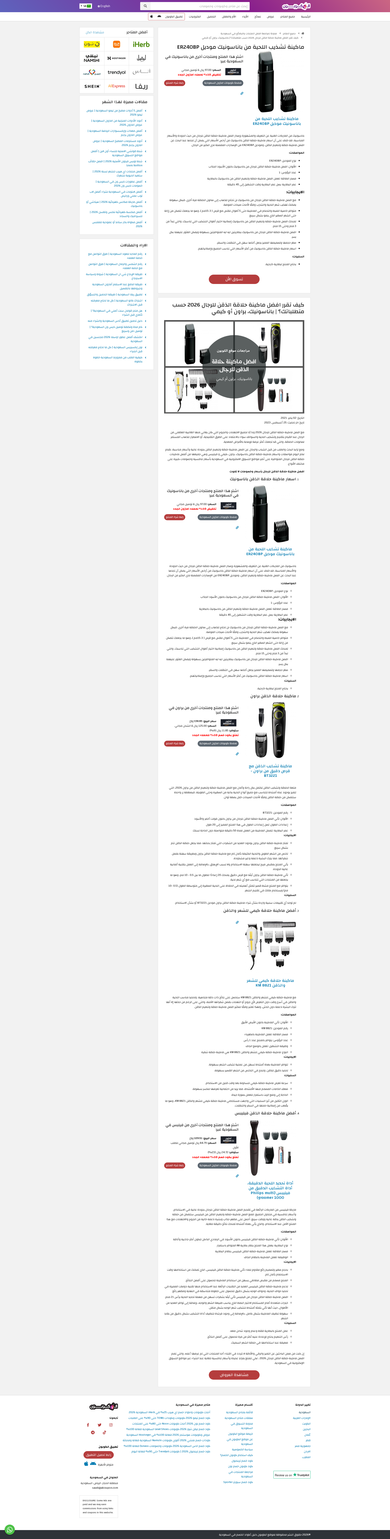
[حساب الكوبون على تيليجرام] (93, 1432)
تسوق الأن (234, 279)
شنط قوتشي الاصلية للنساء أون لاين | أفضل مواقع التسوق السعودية (116, 153)
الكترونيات (195, 16)
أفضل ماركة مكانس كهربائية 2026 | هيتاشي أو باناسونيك (114, 204)
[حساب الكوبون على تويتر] (99, 1424)
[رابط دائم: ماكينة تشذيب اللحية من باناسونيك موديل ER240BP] (241, 93)
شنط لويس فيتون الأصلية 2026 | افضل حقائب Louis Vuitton (115, 163)
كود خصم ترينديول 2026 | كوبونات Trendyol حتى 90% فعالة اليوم (170, 1451)
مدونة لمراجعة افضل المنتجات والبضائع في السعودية (249, 33)
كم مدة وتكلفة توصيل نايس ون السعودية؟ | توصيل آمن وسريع (116, 329)
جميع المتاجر (287, 16)
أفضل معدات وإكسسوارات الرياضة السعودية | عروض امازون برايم (115, 133)
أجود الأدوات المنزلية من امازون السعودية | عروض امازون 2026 (116, 123)
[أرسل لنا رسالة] (10, 1530)
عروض (270, 16)
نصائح (258, 16)
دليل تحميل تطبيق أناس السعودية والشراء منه (115, 321)
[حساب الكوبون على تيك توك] (104, 1432)
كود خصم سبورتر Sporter (238, 1482)
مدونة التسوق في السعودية (242, 1426)
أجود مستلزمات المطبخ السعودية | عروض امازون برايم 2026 (117, 143)
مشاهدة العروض (234, 1374)
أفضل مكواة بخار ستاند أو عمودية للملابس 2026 (117, 224)
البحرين (307, 1429)
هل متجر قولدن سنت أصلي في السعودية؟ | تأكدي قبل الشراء (116, 313)
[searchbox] (200, 6)
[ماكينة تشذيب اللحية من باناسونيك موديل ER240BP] (276, 81)
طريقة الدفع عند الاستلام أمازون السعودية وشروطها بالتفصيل (117, 286)
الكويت (306, 1423)
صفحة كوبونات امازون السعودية (223, 82)
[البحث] (145, 6)
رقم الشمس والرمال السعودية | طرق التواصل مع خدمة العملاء (115, 266)
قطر (308, 1440)
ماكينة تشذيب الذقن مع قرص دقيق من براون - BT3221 (270, 770)
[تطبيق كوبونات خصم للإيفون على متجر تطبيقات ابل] (151, 16)
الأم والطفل (229, 16)
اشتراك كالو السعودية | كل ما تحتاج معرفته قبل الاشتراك (116, 303)
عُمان (307, 1435)
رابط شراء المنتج (175, 82)
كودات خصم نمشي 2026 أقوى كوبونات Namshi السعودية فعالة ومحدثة (166, 1440)
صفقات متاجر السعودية (239, 1418)
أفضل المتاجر (137, 32)
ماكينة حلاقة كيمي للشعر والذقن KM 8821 (270, 983)
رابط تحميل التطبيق (98, 1455)
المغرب (306, 1457)
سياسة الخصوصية (242, 1449)
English (105, 6)
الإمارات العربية (302, 1418)
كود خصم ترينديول (242, 1461)
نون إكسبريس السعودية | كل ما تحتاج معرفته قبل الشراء (115, 349)
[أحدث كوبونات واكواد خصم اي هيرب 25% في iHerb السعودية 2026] (141, 44)
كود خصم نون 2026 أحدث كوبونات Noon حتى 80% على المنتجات (171, 1423)
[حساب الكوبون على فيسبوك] (88, 1424)
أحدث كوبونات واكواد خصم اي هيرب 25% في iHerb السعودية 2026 (169, 1412)
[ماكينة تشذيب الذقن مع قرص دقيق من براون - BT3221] (270, 730)
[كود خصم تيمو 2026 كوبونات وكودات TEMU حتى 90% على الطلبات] (116, 44)
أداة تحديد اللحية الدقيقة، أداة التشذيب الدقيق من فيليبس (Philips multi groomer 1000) (270, 1190)
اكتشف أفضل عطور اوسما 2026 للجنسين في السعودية (115, 339)
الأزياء (245, 16)
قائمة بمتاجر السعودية (239, 1412)
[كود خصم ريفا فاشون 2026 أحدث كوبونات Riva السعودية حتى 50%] (141, 86)
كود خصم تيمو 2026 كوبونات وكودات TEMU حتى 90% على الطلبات (169, 1418)
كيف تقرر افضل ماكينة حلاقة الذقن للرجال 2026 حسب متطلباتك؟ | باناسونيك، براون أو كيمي (250, 38)
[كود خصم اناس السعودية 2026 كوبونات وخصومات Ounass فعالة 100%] (141, 72)
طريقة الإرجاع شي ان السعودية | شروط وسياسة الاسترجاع (114, 276)
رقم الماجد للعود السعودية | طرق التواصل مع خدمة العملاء (115, 256)
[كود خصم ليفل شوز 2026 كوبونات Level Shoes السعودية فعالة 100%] (141, 58)
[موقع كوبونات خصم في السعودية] (302, 33)
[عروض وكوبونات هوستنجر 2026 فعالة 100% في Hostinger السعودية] (116, 58)
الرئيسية (306, 16)
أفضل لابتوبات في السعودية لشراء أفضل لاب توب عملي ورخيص (116, 194)
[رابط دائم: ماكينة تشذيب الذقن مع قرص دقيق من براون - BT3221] (237, 754)
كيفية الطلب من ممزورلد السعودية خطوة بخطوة (117, 359)
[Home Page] (296, 5)
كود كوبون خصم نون (240, 1466)
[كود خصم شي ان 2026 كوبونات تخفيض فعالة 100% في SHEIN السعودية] (92, 86)
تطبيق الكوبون (174, 16)
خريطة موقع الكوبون (240, 1434)
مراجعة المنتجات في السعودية (241, 1474)
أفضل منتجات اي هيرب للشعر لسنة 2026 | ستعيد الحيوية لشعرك (117, 173)
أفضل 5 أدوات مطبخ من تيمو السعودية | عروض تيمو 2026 (114, 113)
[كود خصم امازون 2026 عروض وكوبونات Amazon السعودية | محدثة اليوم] (233, 71)
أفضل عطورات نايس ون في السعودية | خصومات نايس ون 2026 (119, 184)
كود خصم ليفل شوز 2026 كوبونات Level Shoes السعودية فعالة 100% (168, 1429)
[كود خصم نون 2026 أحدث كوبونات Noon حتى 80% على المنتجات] (92, 44)
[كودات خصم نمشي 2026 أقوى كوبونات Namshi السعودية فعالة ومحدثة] (92, 58)
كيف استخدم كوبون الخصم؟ (236, 1455)
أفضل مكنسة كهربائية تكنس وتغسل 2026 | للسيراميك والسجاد (116, 214)
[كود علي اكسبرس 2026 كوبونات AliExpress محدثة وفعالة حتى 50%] (116, 86)
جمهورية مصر (303, 1446)
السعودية (305, 1412)
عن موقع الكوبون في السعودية (240, 1441)
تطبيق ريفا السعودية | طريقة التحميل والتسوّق (114, 294)
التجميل (211, 16)
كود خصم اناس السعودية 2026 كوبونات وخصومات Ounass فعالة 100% (167, 1446)
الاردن (307, 1451)
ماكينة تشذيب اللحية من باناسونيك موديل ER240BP (277, 121)
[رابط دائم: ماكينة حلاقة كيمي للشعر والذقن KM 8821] (237, 922)
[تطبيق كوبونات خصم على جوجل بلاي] (159, 16)
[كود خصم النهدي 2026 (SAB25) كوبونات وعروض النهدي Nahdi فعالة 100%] (92, 72)
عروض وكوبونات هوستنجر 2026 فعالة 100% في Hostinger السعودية (168, 1435)
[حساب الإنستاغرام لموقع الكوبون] (111, 1424)
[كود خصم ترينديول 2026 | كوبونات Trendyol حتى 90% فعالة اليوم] (116, 72)
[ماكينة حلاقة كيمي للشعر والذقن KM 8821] (270, 945)
